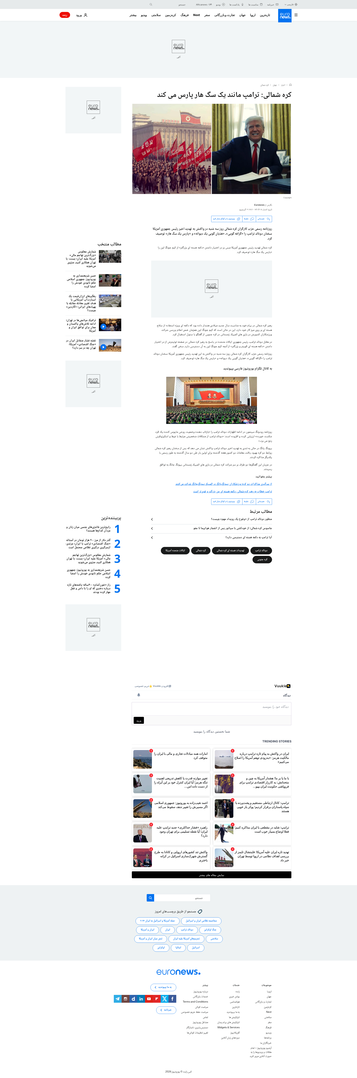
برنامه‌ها (267, 1038)
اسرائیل (196, 948)
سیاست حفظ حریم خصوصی (194, 1012)
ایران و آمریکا (147, 930)
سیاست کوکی (201, 1007)
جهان (242, 15)
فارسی (290, 4)
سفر (207, 15)
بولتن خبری (234, 997)
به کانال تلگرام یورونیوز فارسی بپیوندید (247, 369)
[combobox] (170, 4)
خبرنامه (168, 1010)
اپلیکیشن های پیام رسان (228, 1022)
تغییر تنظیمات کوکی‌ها (197, 1032)
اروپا (252, 15)
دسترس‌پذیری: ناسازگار (197, 1027)
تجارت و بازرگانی (224, 15)
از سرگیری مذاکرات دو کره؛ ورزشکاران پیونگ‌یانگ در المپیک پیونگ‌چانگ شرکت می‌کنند (224, 484)
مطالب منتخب (109, 244)
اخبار (283, 85)
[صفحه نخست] (290, 85)
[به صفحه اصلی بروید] (285, 15)
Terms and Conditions (195, 1002)
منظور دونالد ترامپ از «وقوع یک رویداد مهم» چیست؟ (241, 519)
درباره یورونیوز (201, 991)
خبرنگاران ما (265, 1043)
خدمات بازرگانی (200, 997)
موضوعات (266, 985)
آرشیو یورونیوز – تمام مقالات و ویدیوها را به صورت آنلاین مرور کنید (260, 1052)
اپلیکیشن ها (234, 1017)
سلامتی (156, 15)
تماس (205, 1017)
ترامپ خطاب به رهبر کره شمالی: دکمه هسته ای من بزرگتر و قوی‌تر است (232, 491)
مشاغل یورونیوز (200, 1022)
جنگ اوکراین (210, 930)
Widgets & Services (228, 1027)
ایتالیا (178, 948)
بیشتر (205, 985)
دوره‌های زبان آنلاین (230, 1038)
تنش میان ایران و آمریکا (150, 939)
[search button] (151, 4)
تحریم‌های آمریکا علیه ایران (186, 939)
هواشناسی (235, 1002)
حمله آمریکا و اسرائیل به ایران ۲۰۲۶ (157, 921)
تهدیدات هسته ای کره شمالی (230, 550)
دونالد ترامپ (261, 550)
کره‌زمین (170, 15)
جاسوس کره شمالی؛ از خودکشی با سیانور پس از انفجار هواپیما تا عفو (232, 528)
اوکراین (161, 948)
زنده (64, 14)
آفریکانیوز (235, 1032)
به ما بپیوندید (233, 1012)
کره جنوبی (262, 559)
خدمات (236, 985)
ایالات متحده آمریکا (175, 550)
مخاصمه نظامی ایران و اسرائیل (201, 921)
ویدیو (144, 15)
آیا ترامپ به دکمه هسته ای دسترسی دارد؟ (249, 537)
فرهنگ (185, 15)
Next (196, 15)
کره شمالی (264, 85)
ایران (167, 930)
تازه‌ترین (265, 15)
